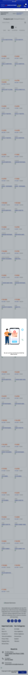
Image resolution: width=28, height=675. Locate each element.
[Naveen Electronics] (10, 8)
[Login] (20, 5)
